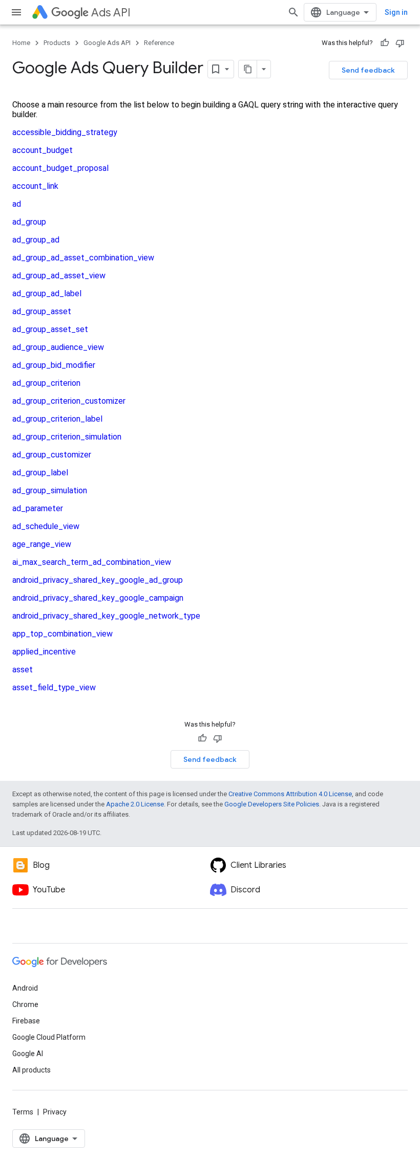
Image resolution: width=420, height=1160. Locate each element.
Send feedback (368, 70)
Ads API (111, 12)
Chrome (25, 1004)
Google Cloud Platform (49, 1037)
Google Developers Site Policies (271, 804)
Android (25, 988)
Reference (159, 43)
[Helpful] (384, 43)
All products (31, 1070)
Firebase (26, 1021)
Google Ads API (107, 43)
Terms (22, 1112)
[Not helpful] (400, 43)
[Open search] (293, 12)
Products (57, 43)
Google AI (27, 1053)
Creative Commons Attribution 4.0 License (290, 794)
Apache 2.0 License (135, 804)
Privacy (55, 1112)
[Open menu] (16, 12)
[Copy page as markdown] (248, 69)
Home (21, 43)
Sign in (396, 12)
